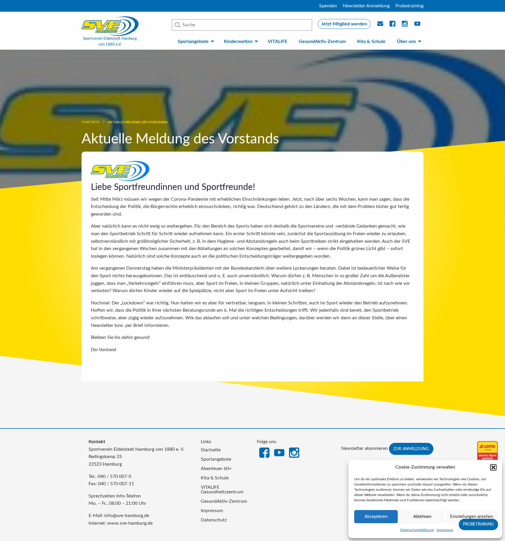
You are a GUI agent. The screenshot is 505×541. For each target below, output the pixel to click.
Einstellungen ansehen (471, 516)
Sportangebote (193, 41)
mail (380, 25)
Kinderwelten (238, 41)
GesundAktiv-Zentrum (322, 41)
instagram (405, 25)
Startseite (90, 122)
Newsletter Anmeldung (366, 6)
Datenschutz (214, 520)
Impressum (445, 530)
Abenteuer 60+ (216, 468)
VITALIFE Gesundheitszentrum (222, 489)
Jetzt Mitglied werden (344, 24)
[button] (493, 467)
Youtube (417, 25)
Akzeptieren (376, 516)
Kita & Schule (371, 41)
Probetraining (409, 6)
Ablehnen (422, 516)
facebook (393, 25)
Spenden (328, 6)
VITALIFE (277, 41)
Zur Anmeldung (411, 449)
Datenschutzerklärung (417, 530)
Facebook (264, 452)
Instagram (294, 452)
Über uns (406, 41)
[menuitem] (195, 41)
